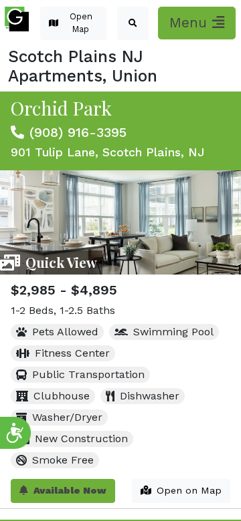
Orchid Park (61, 108)
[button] (133, 23)
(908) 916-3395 (78, 132)
